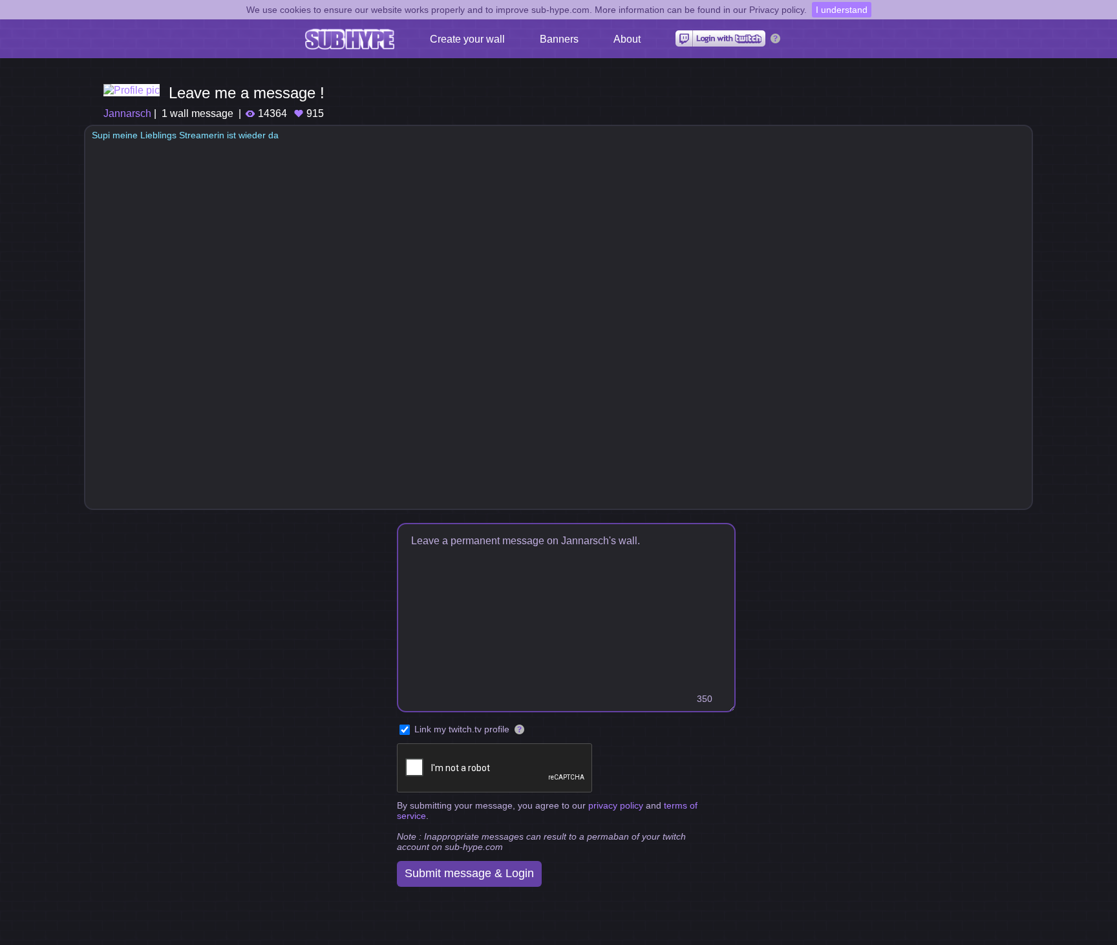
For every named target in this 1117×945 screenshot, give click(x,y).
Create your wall (467, 39)
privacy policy (615, 805)
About (627, 39)
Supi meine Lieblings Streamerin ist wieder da (185, 135)
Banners (559, 39)
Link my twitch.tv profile (462, 729)
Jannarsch (127, 113)
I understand (841, 10)
